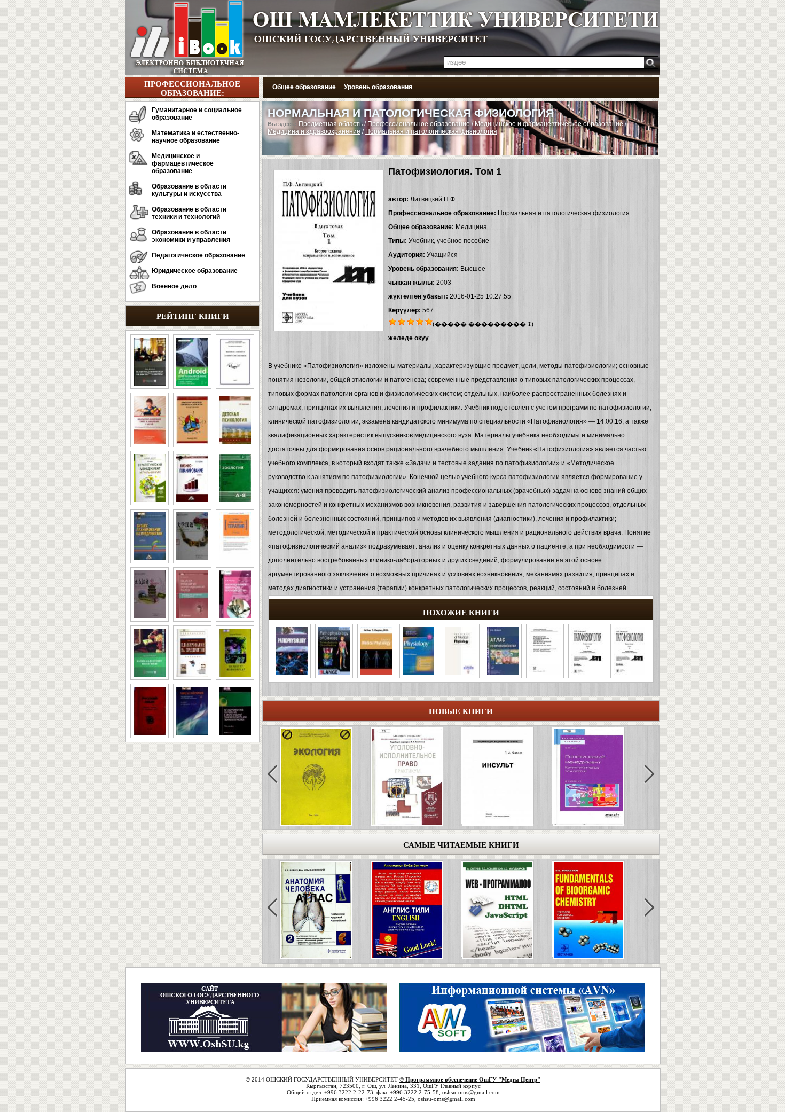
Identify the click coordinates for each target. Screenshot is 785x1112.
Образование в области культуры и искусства (189, 190)
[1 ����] (392, 321)
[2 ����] (401, 321)
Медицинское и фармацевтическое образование (183, 163)
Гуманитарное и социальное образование (197, 113)
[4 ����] (420, 321)
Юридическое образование (195, 271)
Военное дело (174, 286)
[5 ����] (429, 321)
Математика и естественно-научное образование (195, 136)
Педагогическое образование (198, 255)
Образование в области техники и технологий (189, 213)
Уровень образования (378, 87)
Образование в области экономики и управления (191, 236)
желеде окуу (408, 338)
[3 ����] (410, 321)
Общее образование (304, 87)
